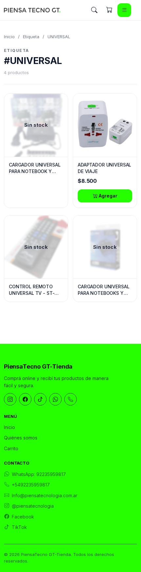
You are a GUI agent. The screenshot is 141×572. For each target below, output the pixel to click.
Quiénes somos (20, 437)
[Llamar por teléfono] (70, 399)
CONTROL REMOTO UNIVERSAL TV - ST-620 (31, 290)
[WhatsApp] (55, 399)
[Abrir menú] (124, 10)
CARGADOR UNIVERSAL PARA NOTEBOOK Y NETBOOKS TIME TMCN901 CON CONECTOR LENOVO (34, 168)
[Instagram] (10, 399)
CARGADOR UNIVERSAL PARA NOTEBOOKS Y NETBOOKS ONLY (103, 290)
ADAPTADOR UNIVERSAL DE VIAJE (104, 168)
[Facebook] (25, 399)
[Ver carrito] (109, 10)
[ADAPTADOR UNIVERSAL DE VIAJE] (105, 125)
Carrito (11, 448)
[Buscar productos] (94, 10)
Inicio (9, 36)
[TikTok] (40, 399)
